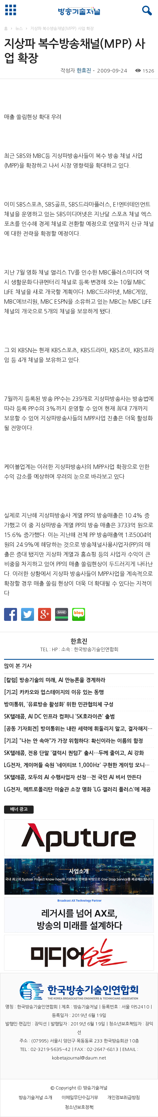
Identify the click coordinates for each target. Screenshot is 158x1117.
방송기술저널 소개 (35, 1098)
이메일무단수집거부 (80, 1098)
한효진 (84, 70)
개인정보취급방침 (123, 1098)
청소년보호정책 (79, 1107)
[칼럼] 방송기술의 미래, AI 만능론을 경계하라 (54, 680)
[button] (145, 11)
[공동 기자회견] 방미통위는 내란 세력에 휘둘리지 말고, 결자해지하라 (80, 728)
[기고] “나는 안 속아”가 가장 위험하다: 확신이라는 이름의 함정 (73, 741)
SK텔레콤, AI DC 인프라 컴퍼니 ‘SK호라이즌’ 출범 (59, 716)
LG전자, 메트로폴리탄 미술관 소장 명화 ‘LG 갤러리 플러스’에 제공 (77, 789)
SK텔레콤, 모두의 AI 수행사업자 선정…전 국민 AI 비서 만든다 (72, 777)
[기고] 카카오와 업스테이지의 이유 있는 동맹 (54, 692)
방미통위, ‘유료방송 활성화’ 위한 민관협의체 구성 (58, 704)
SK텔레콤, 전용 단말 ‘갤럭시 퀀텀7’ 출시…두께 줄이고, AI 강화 (74, 753)
